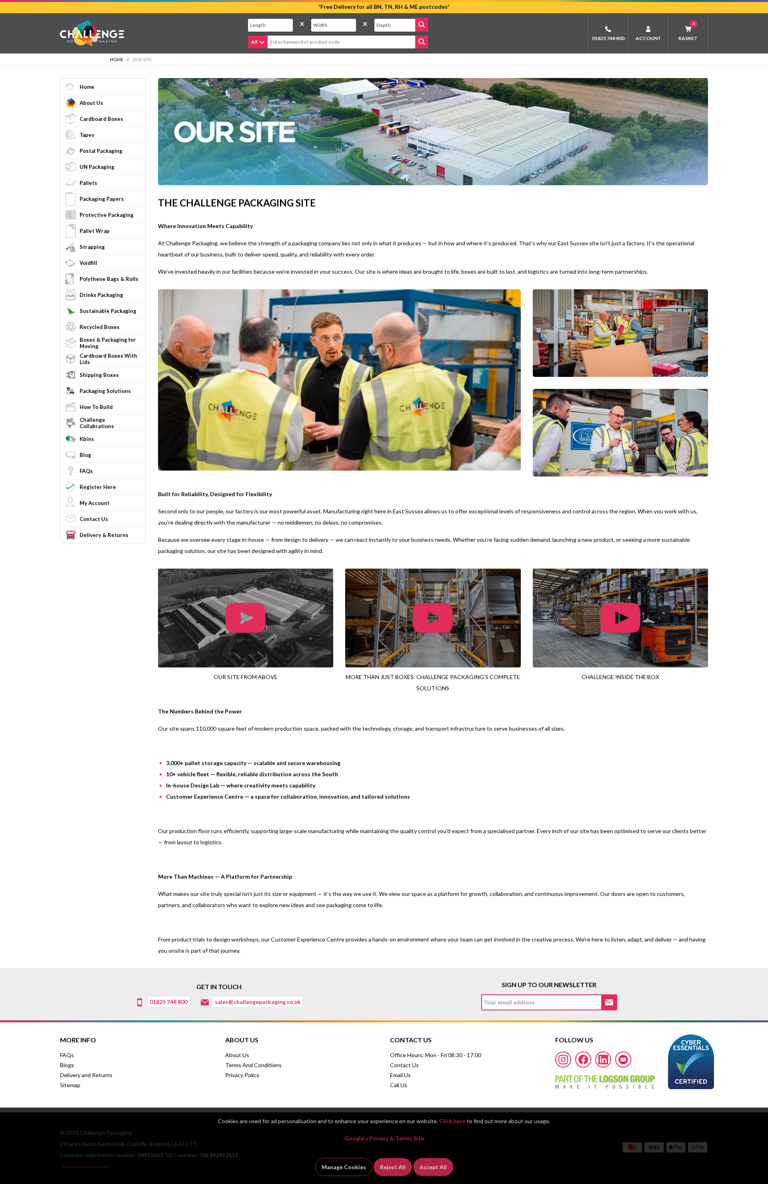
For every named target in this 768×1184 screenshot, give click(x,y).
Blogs (67, 1065)
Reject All (393, 1167)
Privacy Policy (242, 1075)
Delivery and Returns (86, 1075)
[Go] (421, 25)
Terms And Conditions (253, 1065)
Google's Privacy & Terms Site (384, 1138)
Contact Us (404, 1065)
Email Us (400, 1075)
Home (116, 59)
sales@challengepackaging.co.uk (258, 1001)
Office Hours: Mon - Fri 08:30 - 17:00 (435, 1055)
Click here (452, 1121)
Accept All (433, 1167)
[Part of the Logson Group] (605, 1079)
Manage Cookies (344, 1167)
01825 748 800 (608, 38)
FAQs (67, 1055)
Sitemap (70, 1085)
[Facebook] (583, 1060)
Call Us (398, 1085)
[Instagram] (563, 1060)
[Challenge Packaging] (92, 32)
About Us (237, 1055)
